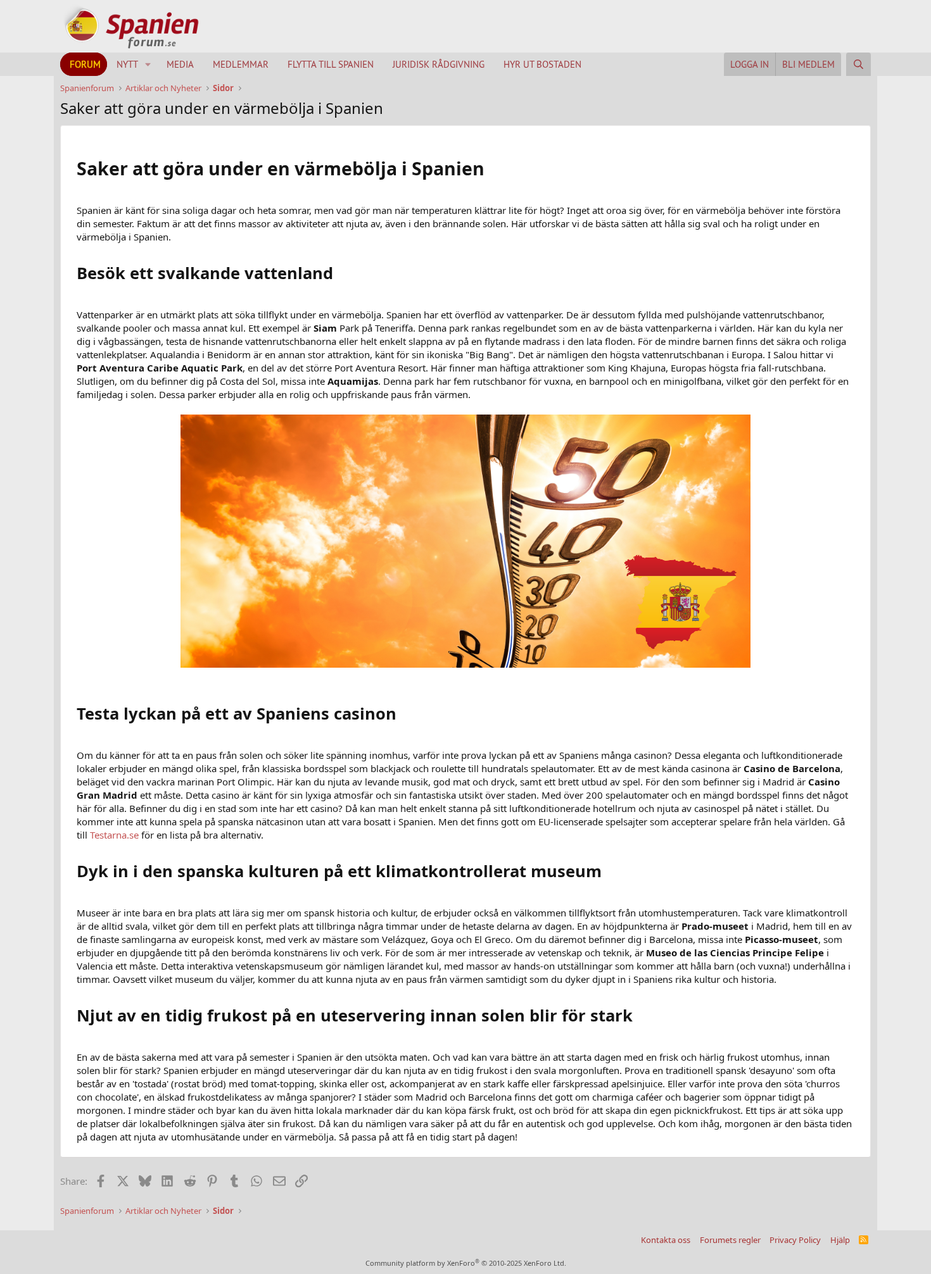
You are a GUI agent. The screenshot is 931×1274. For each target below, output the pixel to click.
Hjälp (840, 1240)
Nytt (127, 64)
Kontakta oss (665, 1240)
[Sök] (858, 64)
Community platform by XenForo (465, 1263)
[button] (148, 64)
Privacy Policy (795, 1240)
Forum (85, 64)
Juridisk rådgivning (438, 64)
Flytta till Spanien (331, 64)
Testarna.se (114, 834)
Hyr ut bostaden (542, 64)
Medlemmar (241, 64)
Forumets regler (730, 1240)
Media (180, 64)
